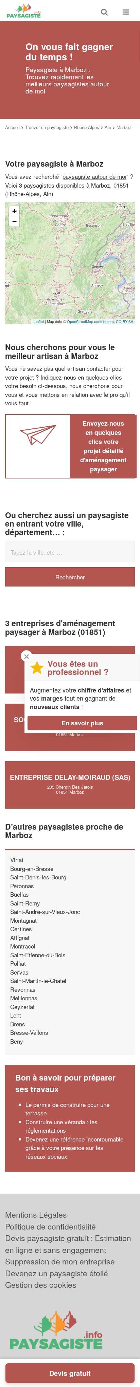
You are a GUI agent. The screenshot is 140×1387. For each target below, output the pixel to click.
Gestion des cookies (40, 1284)
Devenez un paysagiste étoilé (56, 1273)
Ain (108, 127)
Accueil (12, 127)
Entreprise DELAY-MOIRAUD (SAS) (70, 777)
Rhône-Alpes (86, 127)
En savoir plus (82, 723)
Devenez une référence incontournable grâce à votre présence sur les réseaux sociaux (74, 1147)
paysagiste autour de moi (94, 176)
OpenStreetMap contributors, (91, 321)
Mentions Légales (36, 1214)
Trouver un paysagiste (47, 127)
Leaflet (38, 321)
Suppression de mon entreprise (60, 1261)
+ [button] (14, 211)
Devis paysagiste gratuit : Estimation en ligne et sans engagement (68, 1243)
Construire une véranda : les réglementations (61, 1126)
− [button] (14, 221)
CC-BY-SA (124, 321)
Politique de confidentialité (50, 1226)
